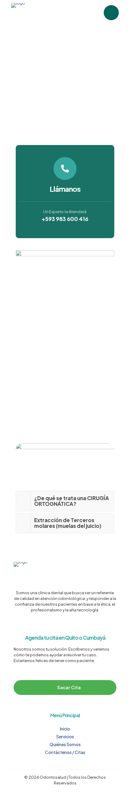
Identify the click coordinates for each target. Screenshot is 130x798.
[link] (65, 501)
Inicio (65, 728)
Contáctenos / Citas (65, 752)
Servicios (65, 736)
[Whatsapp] (111, 12)
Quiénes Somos (65, 744)
